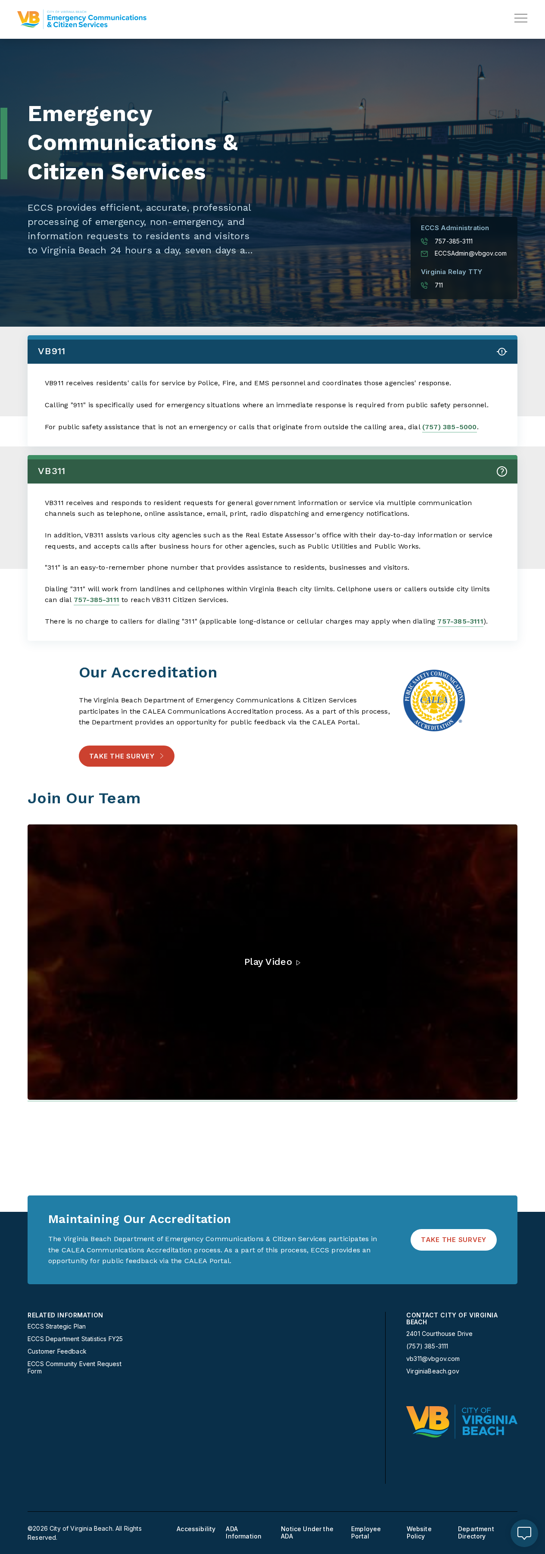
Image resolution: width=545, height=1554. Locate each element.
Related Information (65, 1315)
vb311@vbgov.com (433, 1358)
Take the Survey (122, 756)
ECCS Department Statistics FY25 (75, 1339)
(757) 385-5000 (449, 427)
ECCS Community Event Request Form (74, 1368)
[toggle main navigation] (521, 18)
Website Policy (419, 1533)
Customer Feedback (57, 1351)
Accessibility (196, 1529)
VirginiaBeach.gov (432, 1371)
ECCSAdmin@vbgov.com (471, 253)
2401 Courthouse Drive (439, 1333)
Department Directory (476, 1533)
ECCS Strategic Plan (57, 1326)
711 (439, 285)
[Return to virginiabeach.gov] (461, 1421)
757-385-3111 (454, 241)
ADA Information (244, 1533)
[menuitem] (81, 1343)
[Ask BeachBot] (524, 1533)
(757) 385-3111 (427, 1346)
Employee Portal (366, 1533)
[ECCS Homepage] (81, 19)
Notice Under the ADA (307, 1533)
